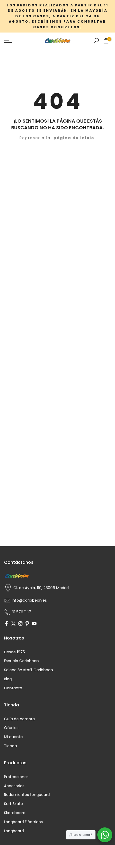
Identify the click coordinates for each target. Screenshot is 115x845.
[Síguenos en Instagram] (20, 624)
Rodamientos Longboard (27, 794)
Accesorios (14, 785)
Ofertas (11, 727)
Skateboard (14, 812)
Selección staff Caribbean (28, 670)
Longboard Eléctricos (23, 821)
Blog (8, 679)
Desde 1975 (14, 652)
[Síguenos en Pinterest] (27, 624)
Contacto (13, 688)
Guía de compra (19, 719)
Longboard (14, 831)
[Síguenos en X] (13, 624)
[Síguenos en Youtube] (34, 624)
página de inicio (73, 137)
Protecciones (16, 776)
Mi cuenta (13, 736)
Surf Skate (13, 803)
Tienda (10, 746)
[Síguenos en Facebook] (6, 624)
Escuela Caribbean (21, 660)
